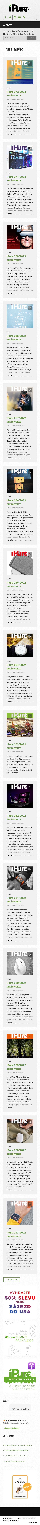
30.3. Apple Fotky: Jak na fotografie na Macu (17, 1445)
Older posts (11, 1279)
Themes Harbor (13, 1520)
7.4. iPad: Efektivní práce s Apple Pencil (15, 1456)
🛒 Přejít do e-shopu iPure (20, 1409)
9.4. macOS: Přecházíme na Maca (13, 1461)
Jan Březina (11, 99)
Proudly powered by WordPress (12, 1518)
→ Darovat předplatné (11, 1428)
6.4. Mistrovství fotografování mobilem (15, 1450)
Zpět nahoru (32, 1522)
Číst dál (10, 134)
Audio (9, 88)
